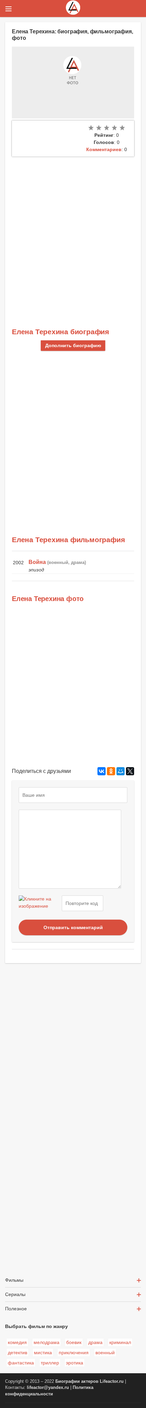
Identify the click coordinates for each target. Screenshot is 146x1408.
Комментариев (104, 149)
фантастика (21, 1362)
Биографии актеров (76, 1381)
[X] (130, 771)
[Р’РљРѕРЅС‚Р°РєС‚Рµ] (101, 771)
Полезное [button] (16, 1308)
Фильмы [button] (14, 1280)
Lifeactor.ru (112, 1381)
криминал (120, 1342)
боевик (73, 1342)
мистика (43, 1352)
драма (95, 1342)
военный (105, 1352)
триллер (50, 1362)
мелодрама (46, 1342)
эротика (74, 1362)
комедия (17, 1342)
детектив (17, 1352)
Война (37, 562)
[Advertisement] (73, 233)
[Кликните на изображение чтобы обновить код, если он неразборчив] (39, 903)
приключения (74, 1352)
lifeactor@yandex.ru (48, 1387)
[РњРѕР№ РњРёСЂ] (120, 771)
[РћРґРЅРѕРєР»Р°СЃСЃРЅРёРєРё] (111, 771)
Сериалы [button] (15, 1294)
